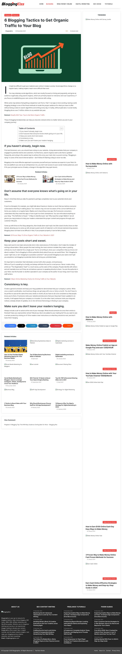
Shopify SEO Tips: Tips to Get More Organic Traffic (27, 115)
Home (41, 4)
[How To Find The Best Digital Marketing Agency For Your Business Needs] (15, 346)
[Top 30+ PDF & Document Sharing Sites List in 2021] (66, 369)
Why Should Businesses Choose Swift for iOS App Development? (40, 404)
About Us (102, 650)
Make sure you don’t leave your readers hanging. (36, 140)
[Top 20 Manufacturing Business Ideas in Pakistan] (41, 346)
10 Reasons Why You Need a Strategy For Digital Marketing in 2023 (65, 405)
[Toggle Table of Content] (60, 128)
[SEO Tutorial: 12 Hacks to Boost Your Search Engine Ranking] (41, 369)
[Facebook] (2, 642)
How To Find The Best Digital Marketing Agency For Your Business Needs (13, 356)
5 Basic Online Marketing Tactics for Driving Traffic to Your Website (33, 279)
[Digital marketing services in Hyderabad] (66, 346)
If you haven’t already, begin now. (31, 131)
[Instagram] (14, 642)
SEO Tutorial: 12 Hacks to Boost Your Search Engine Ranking (40, 379)
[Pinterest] (7, 642)
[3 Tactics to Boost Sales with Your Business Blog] (15, 395)
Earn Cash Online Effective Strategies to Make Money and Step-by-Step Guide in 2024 (64, 179)
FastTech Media (40, 650)
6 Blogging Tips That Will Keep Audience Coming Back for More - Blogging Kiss (33, 424)
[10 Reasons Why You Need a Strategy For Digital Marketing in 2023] (66, 395)
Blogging (49, 4)
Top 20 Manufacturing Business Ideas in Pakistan (40, 355)
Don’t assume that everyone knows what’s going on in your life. (41, 134)
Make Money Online (64, 4)
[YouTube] (9, 642)
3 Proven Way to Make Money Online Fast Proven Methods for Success (26, 179)
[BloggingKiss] (13, 4)
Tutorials (108, 4)
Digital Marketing (83, 4)
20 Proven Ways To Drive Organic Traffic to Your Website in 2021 (32, 235)
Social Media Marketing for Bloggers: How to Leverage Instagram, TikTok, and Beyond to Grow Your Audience (15, 380)
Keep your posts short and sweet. (31, 136)
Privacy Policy (116, 650)
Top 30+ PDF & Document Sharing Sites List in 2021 (66, 379)
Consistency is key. (26, 138)
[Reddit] (12, 642)
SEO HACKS (97, 4)
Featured (15, 15)
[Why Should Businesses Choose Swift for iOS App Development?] (41, 395)
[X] (5, 642)
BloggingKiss (9, 31)
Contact (108, 650)
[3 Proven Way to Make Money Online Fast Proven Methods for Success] (9, 179)
